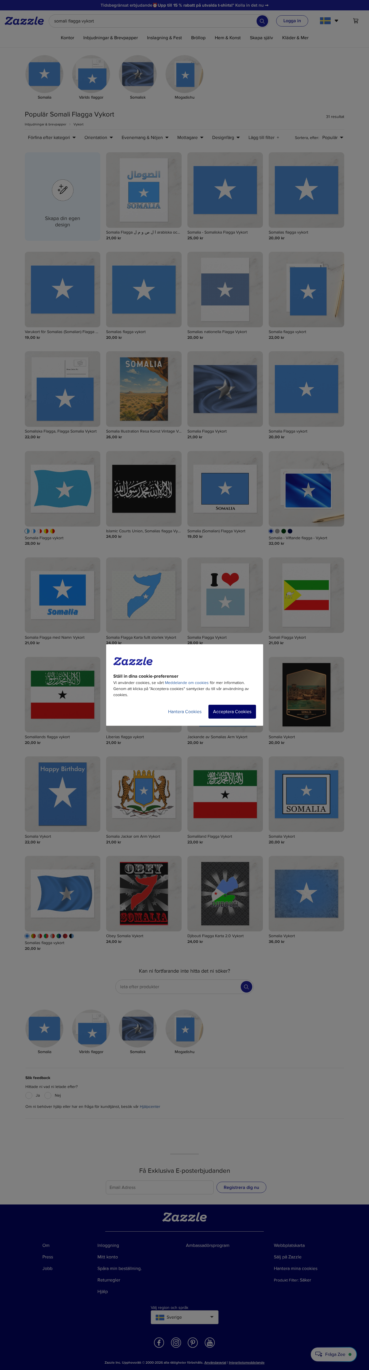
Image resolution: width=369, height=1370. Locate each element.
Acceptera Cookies (232, 712)
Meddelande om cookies (187, 682)
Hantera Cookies (185, 712)
